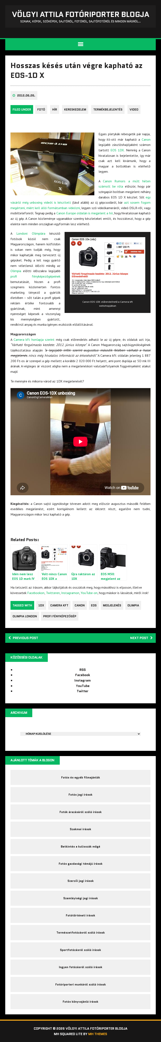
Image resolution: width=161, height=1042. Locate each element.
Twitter (82, 691)
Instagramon (70, 593)
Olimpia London (25, 616)
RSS (82, 669)
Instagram (82, 680)
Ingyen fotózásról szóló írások (80, 967)
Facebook (82, 675)
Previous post (25, 637)
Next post (139, 637)
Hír (54, 109)
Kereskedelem (75, 109)
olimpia (133, 605)
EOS (94, 605)
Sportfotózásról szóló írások (80, 950)
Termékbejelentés (107, 109)
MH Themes (97, 1034)
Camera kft (59, 605)
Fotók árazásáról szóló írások (81, 812)
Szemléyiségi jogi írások (80, 898)
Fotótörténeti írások (80, 915)
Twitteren (53, 593)
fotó (41, 109)
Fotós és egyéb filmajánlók (80, 777)
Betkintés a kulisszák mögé (80, 846)
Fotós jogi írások (80, 794)
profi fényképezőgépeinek (35, 276)
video (134, 109)
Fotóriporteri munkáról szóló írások (80, 984)
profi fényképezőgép (59, 616)
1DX (41, 605)
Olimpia (15, 271)
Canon (146, 139)
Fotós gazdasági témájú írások (81, 864)
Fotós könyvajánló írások (80, 1002)
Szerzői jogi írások (81, 881)
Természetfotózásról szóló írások (80, 932)
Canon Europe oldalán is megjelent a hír (84, 213)
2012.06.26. (26, 95)
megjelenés (112, 605)
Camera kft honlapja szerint (34, 339)
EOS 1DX (117, 150)
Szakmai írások (80, 829)
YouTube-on (89, 593)
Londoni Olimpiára (30, 233)
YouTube (83, 685)
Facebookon (35, 593)
